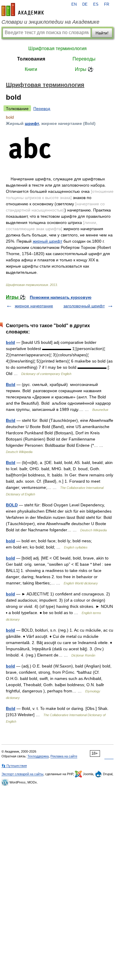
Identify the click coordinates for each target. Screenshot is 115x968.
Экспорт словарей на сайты (22, 774)
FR (106, 4)
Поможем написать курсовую (60, 297)
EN (74, 4)
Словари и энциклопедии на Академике (50, 22)
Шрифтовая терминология (57, 48)
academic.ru (22, 9)
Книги (31, 69)
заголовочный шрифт (84, 305)
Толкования (31, 58)
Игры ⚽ (84, 69)
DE (85, 4)
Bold (10, 384)
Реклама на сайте (63, 756)
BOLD (12, 505)
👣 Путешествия (14, 765)
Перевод (41, 108)
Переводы (84, 58)
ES (95, 4)
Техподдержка (38, 756)
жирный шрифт (47, 241)
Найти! (102, 33)
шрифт (32, 123)
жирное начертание (34, 305)
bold (10, 342)
